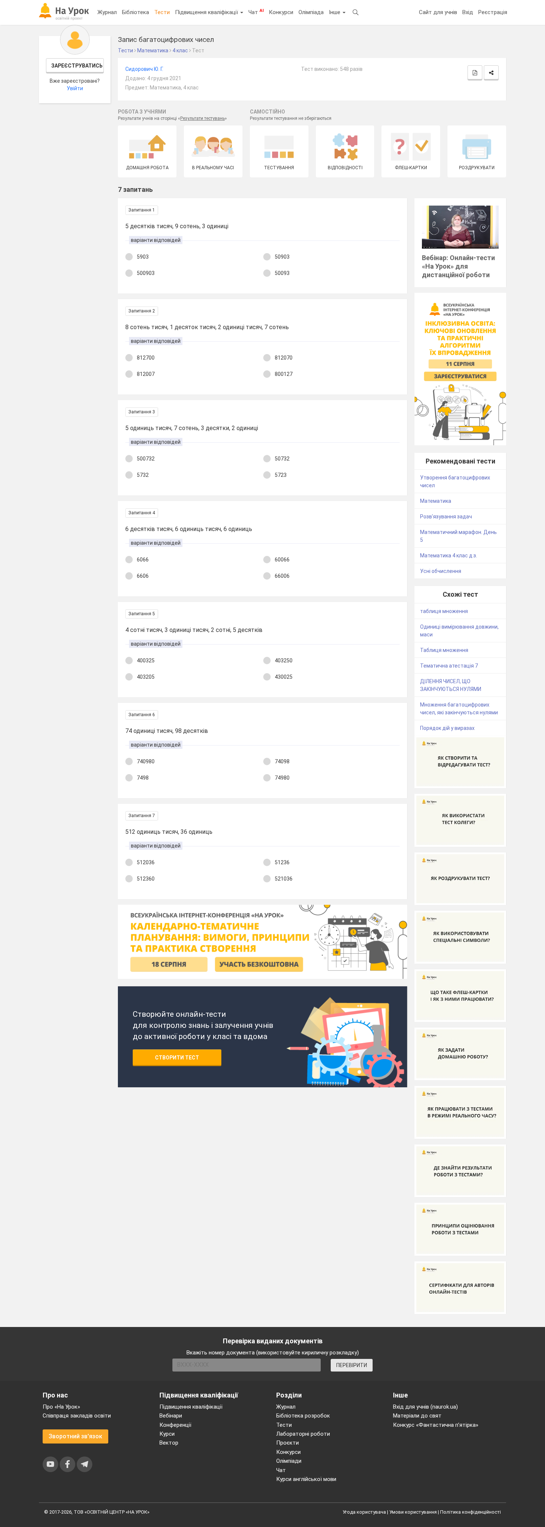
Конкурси (281, 12)
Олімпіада (311, 12)
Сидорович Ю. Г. (144, 69)
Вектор (168, 1442)
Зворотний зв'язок (75, 1436)
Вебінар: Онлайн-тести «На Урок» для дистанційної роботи (458, 266)
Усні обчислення (440, 571)
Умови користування (413, 1512)
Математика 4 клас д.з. (448, 555)
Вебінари (170, 1415)
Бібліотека (135, 12)
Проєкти (287, 1442)
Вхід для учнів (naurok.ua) (425, 1406)
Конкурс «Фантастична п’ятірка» (435, 1425)
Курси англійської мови (306, 1479)
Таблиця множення (444, 650)
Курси (167, 1434)
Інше (335, 12)
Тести (162, 12)
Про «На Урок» (61, 1406)
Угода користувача (364, 1512)
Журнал (107, 12)
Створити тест (177, 1058)
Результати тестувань (202, 118)
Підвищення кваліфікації (207, 12)
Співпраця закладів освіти (77, 1415)
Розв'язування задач (446, 517)
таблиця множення (444, 611)
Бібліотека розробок (303, 1415)
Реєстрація (492, 12)
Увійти (75, 88)
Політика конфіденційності (470, 1512)
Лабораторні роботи (303, 1434)
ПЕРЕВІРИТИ (351, 1365)
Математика (435, 501)
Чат (256, 12)
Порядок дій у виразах (447, 728)
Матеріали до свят (417, 1415)
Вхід (467, 12)
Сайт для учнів (438, 12)
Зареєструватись (77, 66)
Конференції (175, 1425)
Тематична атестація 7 (449, 666)
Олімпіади (288, 1461)
